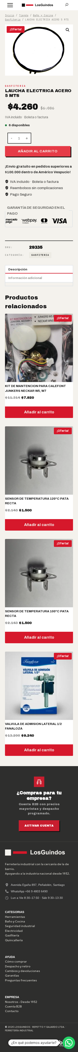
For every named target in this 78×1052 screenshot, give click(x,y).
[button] (67, 30)
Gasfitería (12, 935)
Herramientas (15, 917)
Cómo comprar (16, 961)
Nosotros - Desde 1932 (21, 1002)
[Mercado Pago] (25, 1043)
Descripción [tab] (17, 269)
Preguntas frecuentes (21, 980)
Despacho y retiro (17, 966)
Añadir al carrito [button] (39, 412)
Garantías (12, 975)
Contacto (12, 1011)
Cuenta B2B (13, 1006)
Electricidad (14, 931)
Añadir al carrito (38, 151)
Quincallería (14, 940)
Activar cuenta (39, 825)
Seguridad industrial (20, 926)
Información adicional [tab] (25, 278)
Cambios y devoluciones (22, 971)
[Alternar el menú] (10, 5)
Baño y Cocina (15, 921)
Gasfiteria (15, 85)
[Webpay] (44, 1043)
